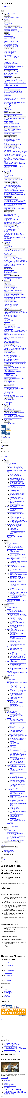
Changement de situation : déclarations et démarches (16, 526)
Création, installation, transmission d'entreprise (14, 116)
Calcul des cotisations (9, 130)
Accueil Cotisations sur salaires (11, 199)
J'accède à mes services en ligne (11, 26)
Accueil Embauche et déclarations (12, 183)
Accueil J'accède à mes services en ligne (13, 27)
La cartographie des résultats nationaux (13, 290)
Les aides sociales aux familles (11, 57)
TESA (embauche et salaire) (10, 188)
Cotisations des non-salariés (10, 127)
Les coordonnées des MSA (10, 360)
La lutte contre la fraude (9, 373)
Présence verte (7, 322)
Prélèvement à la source (9, 189)
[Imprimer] (2, 858)
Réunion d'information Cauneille (11, 342)
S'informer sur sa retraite (9, 62)
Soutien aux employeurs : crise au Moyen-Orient (15, 200)
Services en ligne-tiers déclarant (11, 272)
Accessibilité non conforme (10, 1086)
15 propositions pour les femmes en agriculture (15, 297)
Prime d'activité (7, 74)
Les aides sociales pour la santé (11, 45)
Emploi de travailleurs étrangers (11, 193)
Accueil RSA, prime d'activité (11, 72)
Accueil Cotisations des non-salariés (12, 129)
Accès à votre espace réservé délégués (13, 418)
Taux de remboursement (9, 37)
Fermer (7, 462)
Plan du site (6, 1083)
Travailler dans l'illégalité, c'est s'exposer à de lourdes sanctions (17, 627)
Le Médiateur (7, 1087)
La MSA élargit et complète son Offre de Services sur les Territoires (18, 736)
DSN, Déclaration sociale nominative (12, 186)
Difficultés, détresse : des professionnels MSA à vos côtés (17, 518)
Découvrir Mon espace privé (10, 389)
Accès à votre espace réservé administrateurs (14, 416)
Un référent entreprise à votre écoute (12, 220)
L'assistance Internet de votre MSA (12, 356)
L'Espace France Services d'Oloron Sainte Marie (15, 362)
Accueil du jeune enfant (9, 52)
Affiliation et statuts (8, 122)
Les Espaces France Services (10, 355)
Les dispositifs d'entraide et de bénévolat (13, 192)
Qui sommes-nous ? (8, 300)
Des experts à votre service (10, 140)
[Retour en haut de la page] (2, 1096)
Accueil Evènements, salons (10, 326)
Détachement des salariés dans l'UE (12, 219)
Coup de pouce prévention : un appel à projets (14, 349)
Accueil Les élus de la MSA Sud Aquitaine (14, 412)
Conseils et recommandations (10, 40)
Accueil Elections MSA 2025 (10, 287)
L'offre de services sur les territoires (12, 309)
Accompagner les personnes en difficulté (13, 80)
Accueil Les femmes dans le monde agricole (14, 294)
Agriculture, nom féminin (10, 298)
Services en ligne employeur (10, 181)
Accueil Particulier (8, 23)
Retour (7, 15)
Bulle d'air (6, 318)
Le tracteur (7, 962)
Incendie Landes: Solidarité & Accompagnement (15, 163)
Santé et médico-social (9, 370)
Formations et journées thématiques (12, 139)
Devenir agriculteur (8, 121)
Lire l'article (3, 1078)
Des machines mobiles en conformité (12, 144)
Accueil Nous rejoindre (9, 381)
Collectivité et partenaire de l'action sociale (13, 249)
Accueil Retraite (7, 60)
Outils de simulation (8, 391)
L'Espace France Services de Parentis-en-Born (14, 363)
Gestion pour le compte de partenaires (12, 371)
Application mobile (8, 392)
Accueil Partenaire (8, 246)
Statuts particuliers (8, 96)
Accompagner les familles (10, 51)
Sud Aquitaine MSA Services (10, 316)
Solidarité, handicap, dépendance (11, 77)
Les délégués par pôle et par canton (12, 415)
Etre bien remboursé (8, 36)
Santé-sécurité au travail (9, 225)
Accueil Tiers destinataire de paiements (13, 277)
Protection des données (9, 1084)
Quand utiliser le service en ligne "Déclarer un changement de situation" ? (14, 98)
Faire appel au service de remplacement (13, 154)
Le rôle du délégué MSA (9, 288)
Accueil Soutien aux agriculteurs (11, 147)
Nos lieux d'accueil (8, 353)
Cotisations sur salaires (9, 197)
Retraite (6, 59)
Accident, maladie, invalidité (10, 44)
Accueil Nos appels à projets (10, 345)
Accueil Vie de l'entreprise (10, 212)
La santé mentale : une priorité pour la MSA (14, 378)
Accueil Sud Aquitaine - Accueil (11, 17)
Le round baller (8, 973)
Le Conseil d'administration (10, 414)
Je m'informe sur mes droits (10, 103)
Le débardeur (8, 980)
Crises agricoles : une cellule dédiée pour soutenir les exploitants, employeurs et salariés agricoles (15, 152)
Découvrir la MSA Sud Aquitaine (11, 302)
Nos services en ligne (9, 385)
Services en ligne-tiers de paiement (12, 278)
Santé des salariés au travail (10, 214)
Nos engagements (8, 308)
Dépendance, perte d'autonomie (11, 85)
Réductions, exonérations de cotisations (13, 204)
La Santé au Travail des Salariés (11, 46)
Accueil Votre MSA (8, 284)
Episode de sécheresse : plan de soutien (13, 158)
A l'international (7, 374)
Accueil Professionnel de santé (11, 257)
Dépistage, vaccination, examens (11, 41)
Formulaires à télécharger (9, 395)
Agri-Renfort (7, 319)
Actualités (6, 24)
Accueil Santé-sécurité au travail (11, 226)
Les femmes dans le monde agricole (12, 293)
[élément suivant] (2, 987)
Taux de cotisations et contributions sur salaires (15, 203)
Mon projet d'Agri (8, 125)
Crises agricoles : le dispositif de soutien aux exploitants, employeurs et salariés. (14, 223)
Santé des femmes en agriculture (11, 339)
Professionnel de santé (9, 256)
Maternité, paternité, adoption (10, 42)
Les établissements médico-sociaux (12, 315)
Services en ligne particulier (10, 29)
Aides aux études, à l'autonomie (11, 56)
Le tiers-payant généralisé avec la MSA (13, 258)
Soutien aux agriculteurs (9, 146)
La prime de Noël (8, 76)
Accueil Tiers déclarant (9, 270)
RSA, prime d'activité (9, 70)
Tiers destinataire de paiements (11, 275)
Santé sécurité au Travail (9, 136)
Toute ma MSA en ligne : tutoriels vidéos (13, 396)
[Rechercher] (19, 842)
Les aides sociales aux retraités (11, 69)
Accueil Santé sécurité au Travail (11, 137)
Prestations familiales (8, 53)
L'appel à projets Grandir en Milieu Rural (13, 346)
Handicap (6, 81)
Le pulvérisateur (9, 965)
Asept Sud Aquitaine (8, 320)
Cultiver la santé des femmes (10, 341)
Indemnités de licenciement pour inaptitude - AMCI (17, 644)
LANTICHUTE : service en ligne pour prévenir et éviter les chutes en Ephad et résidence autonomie (15, 261)
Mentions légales (7, 1080)
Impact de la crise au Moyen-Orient (12, 162)
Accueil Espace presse (9, 399)
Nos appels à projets (8, 344)
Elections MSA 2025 (8, 286)
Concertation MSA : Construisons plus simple (14, 367)
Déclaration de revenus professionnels (12, 132)
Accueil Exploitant (8, 109)
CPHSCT (6, 143)
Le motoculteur (8, 978)
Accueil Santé (7, 34)
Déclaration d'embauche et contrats (12, 185)
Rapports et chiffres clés (9, 307)
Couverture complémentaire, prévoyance (13, 216)
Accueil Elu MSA (8, 408)
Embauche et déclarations (10, 182)
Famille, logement (8, 48)
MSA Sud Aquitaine (8, 850)
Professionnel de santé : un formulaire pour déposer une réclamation (14, 265)
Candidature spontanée (9, 384)
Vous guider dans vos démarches (11, 89)
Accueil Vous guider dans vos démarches (13, 91)
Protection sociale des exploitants (11, 123)
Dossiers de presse (8, 402)
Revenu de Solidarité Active (10, 73)
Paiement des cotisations (9, 133)
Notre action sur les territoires (10, 305)
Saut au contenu (7, 6)
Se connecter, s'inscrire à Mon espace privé (14, 388)
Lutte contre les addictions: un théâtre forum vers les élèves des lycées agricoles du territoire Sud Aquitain (15, 332)
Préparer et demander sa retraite (11, 63)
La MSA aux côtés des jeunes (11, 369)
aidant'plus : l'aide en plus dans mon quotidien (14, 102)
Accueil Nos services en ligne (11, 387)
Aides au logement (8, 55)
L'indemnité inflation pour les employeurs (13, 201)
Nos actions (7, 364)
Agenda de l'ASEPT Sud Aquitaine (12, 327)
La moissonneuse (9, 975)
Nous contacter (7, 100)
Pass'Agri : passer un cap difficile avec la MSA (15, 31)
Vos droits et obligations (9, 134)
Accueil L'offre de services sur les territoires (14, 311)
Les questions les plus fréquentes (11, 359)
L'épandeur (7, 967)
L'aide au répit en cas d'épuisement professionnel (15, 155)
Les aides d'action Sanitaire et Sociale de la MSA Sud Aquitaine (18, 522)
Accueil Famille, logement (10, 49)
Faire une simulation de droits (10, 30)
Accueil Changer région (9, 423)
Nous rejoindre (7, 379)
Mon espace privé (8, 253)
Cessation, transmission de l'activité (12, 126)
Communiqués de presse (9, 400)
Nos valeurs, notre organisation (11, 304)
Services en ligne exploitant (10, 115)
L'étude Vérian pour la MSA (10, 295)
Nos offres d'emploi (8, 382)
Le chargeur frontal (9, 970)
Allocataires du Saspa (9, 67)
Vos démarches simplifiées (10, 377)
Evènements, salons (8, 324)
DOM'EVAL (7, 323)
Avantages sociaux (8, 218)
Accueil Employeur (8, 175)
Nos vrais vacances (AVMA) (10, 375)
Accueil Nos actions (8, 366)
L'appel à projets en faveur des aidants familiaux (15, 348)
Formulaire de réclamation (10, 263)
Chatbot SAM (7, 393)
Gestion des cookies (8, 1082)
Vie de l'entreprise (8, 211)
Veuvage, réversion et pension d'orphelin (13, 66)
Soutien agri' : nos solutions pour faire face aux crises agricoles (18, 575)
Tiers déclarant (7, 268)
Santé (5, 33)
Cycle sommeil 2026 (8, 329)
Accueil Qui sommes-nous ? (10, 301)
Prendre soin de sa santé (9, 38)
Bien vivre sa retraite (8, 65)
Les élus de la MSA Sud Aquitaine (11, 411)
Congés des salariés (8, 215)
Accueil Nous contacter (9, 352)
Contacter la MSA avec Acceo (11, 358)
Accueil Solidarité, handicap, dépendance (13, 79)
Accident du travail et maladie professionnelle (14, 190)
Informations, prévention (9, 141)
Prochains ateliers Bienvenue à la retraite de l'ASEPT (17, 759)
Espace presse (7, 398)
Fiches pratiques (7, 95)
